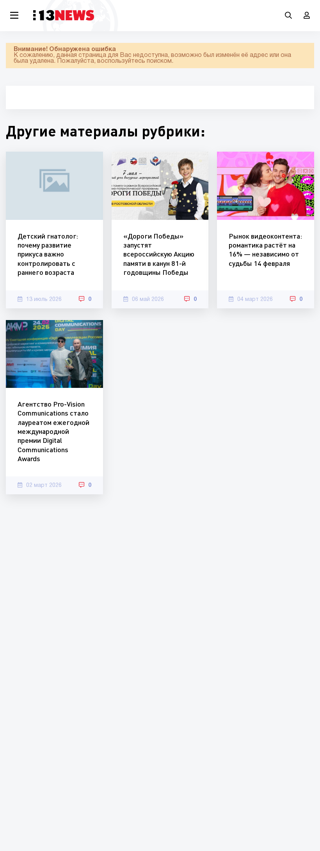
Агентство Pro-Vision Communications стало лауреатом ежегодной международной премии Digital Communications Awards (53, 431)
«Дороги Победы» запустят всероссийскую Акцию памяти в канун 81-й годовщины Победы (158, 254)
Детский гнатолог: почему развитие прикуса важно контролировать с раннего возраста (48, 254)
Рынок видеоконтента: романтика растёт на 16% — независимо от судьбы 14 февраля (265, 249)
